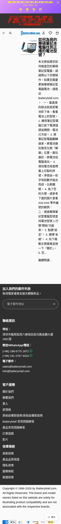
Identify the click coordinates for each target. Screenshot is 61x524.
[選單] (3, 33)
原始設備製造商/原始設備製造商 (23, 415)
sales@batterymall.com (17, 366)
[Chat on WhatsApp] (31, 351)
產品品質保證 (11, 459)
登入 (5, 403)
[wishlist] (50, 33)
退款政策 (8, 453)
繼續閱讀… (45, 260)
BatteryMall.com (46, 488)
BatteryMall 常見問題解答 (18, 421)
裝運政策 (8, 477)
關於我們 (8, 391)
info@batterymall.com (16, 371)
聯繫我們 (8, 397)
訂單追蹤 (8, 433)
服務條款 (8, 471)
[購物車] (57, 33)
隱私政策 (8, 465)
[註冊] (54, 304)
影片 (5, 439)
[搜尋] (10, 33)
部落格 (7, 409)
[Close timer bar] (58, 2)
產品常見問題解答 (14, 427)
